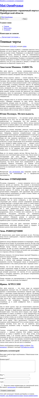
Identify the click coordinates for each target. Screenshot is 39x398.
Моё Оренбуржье (11, 5)
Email (2, 378)
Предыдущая (5, 37)
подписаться (12, 387)
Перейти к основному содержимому (11, 1)
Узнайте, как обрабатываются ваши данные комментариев (19, 395)
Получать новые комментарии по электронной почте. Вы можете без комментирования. (19, 386)
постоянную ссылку (27, 347)
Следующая (15, 37)
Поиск (2, 19)
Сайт (1, 382)
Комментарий (5, 359)
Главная (6, 26)
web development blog (16, 172)
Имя (2, 375)
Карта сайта (7, 28)
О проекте (7, 30)
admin (25, 46)
